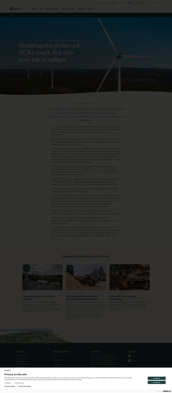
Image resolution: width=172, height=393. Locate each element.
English (7, 370)
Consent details (9, 386)
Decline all (156, 382)
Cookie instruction (24, 386)
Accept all (156, 378)
